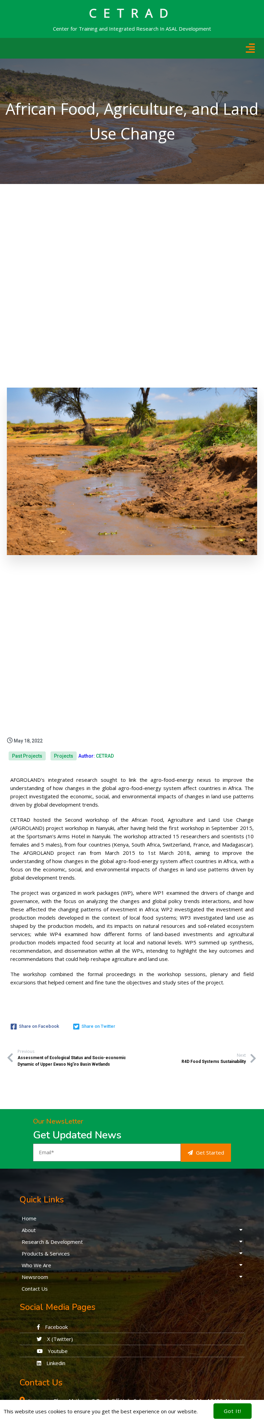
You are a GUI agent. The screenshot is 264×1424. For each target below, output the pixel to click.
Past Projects (27, 756)
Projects (63, 756)
